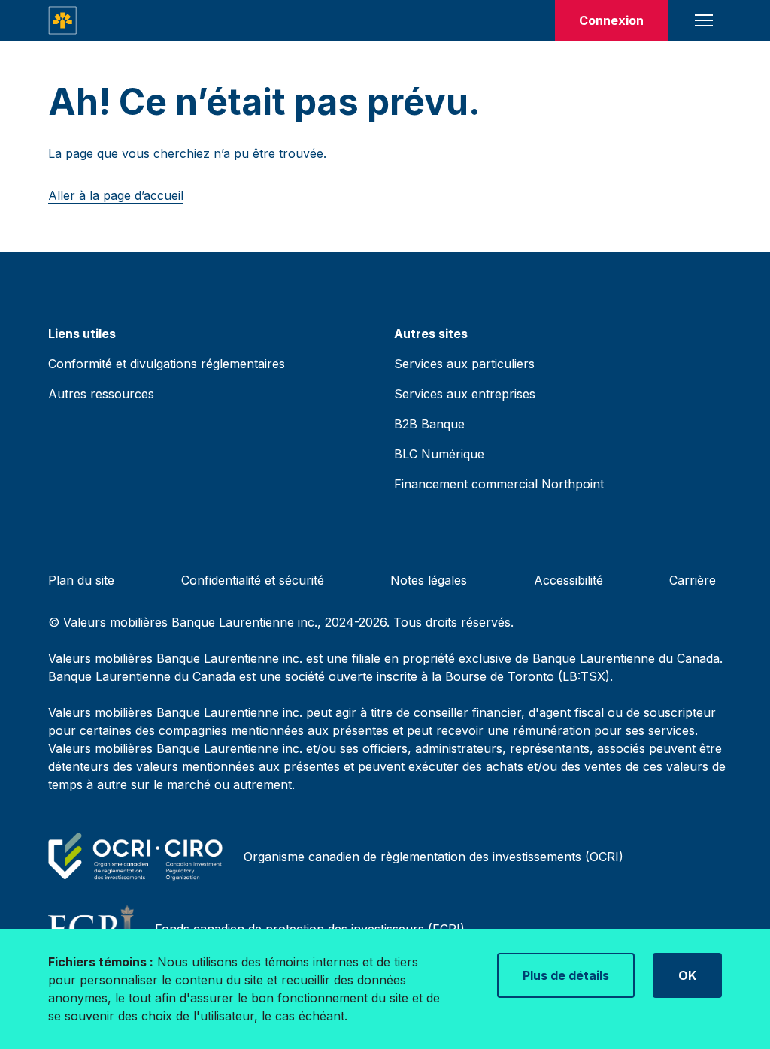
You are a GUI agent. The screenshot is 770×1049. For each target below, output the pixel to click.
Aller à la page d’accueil (115, 195)
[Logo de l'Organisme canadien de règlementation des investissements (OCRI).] (138, 857)
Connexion (611, 20)
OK (687, 975)
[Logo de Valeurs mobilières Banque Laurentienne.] (62, 20)
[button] (704, 20)
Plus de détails (566, 975)
